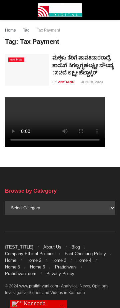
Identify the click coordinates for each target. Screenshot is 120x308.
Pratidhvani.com (20, 273)
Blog (75, 247)
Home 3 (58, 260)
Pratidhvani (66, 266)
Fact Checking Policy (85, 253)
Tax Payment (48, 30)
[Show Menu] (8, 10)
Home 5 (12, 266)
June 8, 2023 (91, 82)
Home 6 (37, 266)
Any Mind (66, 82)
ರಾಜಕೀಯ (16, 59)
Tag (26, 30)
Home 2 (33, 260)
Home (10, 30)
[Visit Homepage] (60, 10)
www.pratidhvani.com (38, 286)
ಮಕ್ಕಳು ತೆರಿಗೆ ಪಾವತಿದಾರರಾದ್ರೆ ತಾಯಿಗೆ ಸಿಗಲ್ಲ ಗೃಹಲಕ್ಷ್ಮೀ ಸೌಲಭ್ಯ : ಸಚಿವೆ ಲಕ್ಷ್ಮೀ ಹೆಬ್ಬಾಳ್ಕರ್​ (82, 65)
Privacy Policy (60, 273)
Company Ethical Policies (30, 253)
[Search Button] (112, 10)
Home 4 (83, 260)
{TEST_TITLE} (19, 247)
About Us (52, 247)
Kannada (34, 303)
